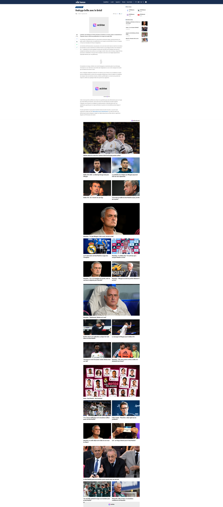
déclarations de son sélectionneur (100, 111)
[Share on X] (120, 14)
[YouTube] (138, 2)
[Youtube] (142, 15)
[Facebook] (135, 2)
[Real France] (83, 2)
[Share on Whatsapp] (76, 44)
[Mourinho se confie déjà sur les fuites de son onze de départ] (145, 23)
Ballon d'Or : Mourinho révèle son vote (132, 38)
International (79, 7)
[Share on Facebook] (118, 14)
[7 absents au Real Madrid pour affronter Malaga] (145, 34)
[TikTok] (141, 2)
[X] (137, 2)
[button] (134, 2)
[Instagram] (140, 2)
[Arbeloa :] (145, 29)
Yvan (76, 13)
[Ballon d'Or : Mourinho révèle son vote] (145, 40)
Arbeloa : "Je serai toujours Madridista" (132, 27)
